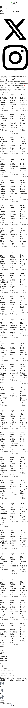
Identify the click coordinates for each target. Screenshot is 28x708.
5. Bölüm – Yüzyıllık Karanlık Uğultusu (13, 122)
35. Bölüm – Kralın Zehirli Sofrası (13, 350)
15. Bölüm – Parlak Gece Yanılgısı (23, 188)
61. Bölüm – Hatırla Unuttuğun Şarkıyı (14, 609)
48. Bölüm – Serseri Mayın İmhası (13, 466)
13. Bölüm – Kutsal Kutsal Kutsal (3, 188)
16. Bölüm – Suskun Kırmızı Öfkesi (3, 213)
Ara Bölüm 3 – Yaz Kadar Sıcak (13, 511)
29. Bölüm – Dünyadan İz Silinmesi (13, 304)
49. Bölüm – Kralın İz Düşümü (23, 465)
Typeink (2, 700)
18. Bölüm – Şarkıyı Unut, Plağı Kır (23, 213)
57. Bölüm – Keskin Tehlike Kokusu (3, 586)
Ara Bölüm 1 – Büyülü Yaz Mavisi (23, 488)
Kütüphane (2, 9)
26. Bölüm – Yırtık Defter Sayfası (13, 282)
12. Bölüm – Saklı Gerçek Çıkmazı (23, 166)
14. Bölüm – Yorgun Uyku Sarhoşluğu (13, 190)
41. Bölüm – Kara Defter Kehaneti (3, 418)
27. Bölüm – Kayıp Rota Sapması (24, 282)
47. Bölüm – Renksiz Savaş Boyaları (3, 466)
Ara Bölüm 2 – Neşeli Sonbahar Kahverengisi (3, 513)
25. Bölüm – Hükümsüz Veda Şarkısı (4, 282)
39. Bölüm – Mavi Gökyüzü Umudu (3, 395)
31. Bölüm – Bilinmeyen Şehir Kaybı (3, 327)
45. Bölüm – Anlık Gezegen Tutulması (14, 442)
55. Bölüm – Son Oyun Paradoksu (14, 562)
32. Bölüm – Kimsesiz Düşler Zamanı (14, 327)
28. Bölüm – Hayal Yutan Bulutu (3, 304)
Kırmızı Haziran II (13, 486)
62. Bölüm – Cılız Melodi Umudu (23, 609)
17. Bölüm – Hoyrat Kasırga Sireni (13, 213)
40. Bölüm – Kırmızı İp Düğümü (23, 395)
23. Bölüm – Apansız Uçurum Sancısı (13, 259)
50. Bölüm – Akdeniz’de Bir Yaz (3, 488)
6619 (12, 391)
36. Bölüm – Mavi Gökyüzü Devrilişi (24, 350)
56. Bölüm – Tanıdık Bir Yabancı (23, 561)
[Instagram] (15, 72)
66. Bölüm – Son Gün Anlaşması (3, 658)
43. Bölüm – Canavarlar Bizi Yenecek (24, 418)
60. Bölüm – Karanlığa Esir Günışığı (3, 609)
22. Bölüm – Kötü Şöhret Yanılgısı (3, 259)
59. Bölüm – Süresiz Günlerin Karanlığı (24, 586)
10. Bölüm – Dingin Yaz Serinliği (3, 166)
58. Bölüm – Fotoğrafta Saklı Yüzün (14, 586)
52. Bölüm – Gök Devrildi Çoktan (13, 538)
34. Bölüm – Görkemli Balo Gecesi (3, 350)
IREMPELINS (3, 13)
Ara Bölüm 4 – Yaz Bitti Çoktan (23, 511)
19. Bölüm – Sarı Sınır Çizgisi (3, 236)
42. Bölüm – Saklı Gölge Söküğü (13, 418)
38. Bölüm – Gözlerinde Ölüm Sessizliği (24, 372)
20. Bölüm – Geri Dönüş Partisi (13, 236)
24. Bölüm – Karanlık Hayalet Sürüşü (23, 259)
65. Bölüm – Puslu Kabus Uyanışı (23, 631)
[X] (15, 42)
